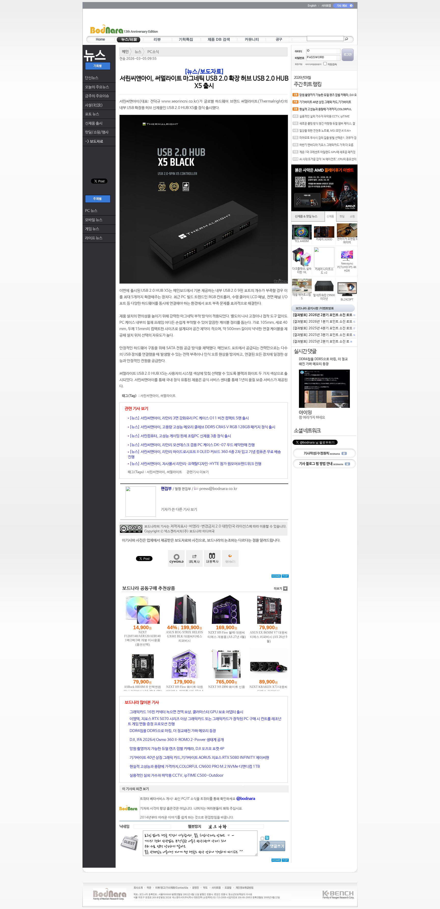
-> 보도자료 (94, 141)
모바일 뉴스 (93, 220)
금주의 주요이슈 (97, 96)
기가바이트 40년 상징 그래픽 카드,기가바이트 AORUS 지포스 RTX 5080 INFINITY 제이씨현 (199, 757)
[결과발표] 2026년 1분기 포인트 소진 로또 (324, 322)
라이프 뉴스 (93, 238)
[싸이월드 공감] (176, 558)
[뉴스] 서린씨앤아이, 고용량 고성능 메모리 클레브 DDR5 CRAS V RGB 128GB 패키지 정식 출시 (202, 427)
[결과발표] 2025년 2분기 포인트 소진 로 (322, 342)
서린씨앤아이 (149, 396)
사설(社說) (94, 105)
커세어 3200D (324, 239)
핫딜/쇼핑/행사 (96, 132)
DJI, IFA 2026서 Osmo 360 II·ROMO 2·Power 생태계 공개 (176, 740)
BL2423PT (347, 299)
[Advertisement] (249, 23)
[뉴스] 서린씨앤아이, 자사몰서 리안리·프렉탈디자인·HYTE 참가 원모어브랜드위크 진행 (195, 464)
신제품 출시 (93, 123)
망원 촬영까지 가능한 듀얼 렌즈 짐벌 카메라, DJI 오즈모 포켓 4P (176, 749)
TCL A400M (302, 241)
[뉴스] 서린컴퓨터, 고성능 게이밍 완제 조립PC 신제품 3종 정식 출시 (180, 436)
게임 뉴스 (92, 229)
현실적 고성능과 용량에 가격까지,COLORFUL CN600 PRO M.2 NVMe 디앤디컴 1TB (194, 766)
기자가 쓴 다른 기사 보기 (179, 509)
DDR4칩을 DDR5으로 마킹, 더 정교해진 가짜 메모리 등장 (172, 731)
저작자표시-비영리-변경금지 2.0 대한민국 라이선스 (209, 526)
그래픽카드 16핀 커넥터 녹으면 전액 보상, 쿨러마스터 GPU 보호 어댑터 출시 (186, 712)
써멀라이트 (168, 396)
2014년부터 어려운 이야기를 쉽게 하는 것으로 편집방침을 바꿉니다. (187, 817)
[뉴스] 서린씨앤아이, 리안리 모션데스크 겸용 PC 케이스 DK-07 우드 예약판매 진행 (192, 445)
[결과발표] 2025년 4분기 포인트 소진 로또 (324, 328)
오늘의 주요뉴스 (97, 87)
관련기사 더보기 (198, 472)
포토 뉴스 (92, 114)
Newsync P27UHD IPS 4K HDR (346, 267)
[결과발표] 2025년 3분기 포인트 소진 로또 (324, 335)
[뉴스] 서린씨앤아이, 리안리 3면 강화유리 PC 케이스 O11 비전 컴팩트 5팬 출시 (189, 418)
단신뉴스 (91, 78)
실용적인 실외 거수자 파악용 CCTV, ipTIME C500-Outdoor (176, 775)
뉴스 (138, 52)
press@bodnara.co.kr (218, 489)
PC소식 (153, 52)
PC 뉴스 (91, 211)
